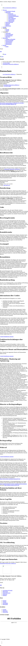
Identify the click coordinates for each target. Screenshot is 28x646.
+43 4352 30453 (6, 63)
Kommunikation (8, 35)
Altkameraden (11, 21)
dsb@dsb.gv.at (7, 185)
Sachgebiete (5, 603)
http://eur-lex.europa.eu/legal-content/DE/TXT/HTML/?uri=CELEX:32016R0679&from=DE (12, 103)
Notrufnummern (8, 41)
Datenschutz (5, 612)
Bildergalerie (8, 25)
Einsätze (4, 27)
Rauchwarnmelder (9, 40)
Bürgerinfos (5, 38)
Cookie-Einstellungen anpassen (6, 336)
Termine (7, 30)
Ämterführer (10, 17)
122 (1, 51)
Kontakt (4, 45)
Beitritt (6, 46)
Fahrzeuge (7, 23)
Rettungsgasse (8, 44)
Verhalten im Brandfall (10, 39)
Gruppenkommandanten (13, 16)
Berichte (7, 29)
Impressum (5, 610)
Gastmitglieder (11, 19)
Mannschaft (7, 12)
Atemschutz (8, 33)
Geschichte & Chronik (10, 11)
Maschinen (7, 36)
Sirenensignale (8, 42)
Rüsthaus (7, 24)
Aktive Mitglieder (12, 18)
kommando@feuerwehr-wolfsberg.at (11, 64)
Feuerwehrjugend (9, 22)
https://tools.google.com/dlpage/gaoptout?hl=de (10, 478)
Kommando (10, 13)
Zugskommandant (12, 14)
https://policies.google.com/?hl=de (11, 485)
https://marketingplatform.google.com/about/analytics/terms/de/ (13, 483)
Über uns (5, 10)
